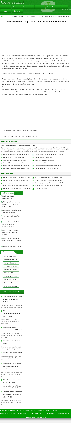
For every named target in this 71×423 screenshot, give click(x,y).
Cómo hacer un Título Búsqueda (13, 157)
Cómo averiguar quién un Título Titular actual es (20, 136)
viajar (6, 11)
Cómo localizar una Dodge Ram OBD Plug (16, 177)
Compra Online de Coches (12, 263)
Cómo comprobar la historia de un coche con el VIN (16, 155)
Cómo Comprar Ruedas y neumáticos (15, 186)
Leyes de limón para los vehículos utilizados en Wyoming (10, 232)
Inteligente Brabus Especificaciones (8, 197)
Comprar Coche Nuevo (11, 256)
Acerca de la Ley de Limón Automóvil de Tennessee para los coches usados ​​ (12, 366)
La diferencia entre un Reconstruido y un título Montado (16, 169)
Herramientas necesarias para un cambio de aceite (49, 183)
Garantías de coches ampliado (14, 283)
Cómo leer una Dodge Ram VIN (11, 217)
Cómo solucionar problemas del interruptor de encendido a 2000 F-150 (12, 394)
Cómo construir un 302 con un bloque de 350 (16, 189)
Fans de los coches (22, 410)
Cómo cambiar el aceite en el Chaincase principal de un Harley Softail (12, 313)
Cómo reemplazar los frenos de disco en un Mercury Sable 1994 (12, 299)
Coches (39, 7)
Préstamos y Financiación (51, 410)
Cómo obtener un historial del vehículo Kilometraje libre (16, 166)
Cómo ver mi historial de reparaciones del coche (18, 146)
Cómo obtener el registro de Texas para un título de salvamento (17, 163)
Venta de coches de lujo (12, 276)
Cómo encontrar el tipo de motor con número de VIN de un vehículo (11, 240)
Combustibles (50, 413)
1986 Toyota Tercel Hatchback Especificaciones (44, 160)
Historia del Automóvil (62, 16)
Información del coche (19, 16)
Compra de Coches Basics (12, 269)
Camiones (17, 11)
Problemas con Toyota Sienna (12, 246)
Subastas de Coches (11, 266)
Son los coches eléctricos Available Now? (48, 177)
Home (6, 7)
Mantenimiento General (7, 413)
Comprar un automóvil (28, 7)
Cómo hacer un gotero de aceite (11, 342)
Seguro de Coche (36, 410)
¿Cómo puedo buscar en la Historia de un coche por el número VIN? (11, 204)
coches (31, 16)
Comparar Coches (10, 279)
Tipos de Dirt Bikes (41, 188)
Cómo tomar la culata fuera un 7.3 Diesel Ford (12, 381)
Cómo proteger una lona (11, 183)
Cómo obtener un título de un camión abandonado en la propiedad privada (12, 224)
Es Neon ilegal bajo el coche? (12, 352)
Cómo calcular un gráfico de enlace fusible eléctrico (49, 186)
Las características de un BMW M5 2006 (48, 166)
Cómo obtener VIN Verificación (45, 157)
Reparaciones (17, 7)
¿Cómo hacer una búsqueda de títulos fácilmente (20, 131)
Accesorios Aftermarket (7, 410)
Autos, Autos (22, 413)
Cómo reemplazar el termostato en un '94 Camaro (12, 328)
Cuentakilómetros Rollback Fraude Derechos (14, 160)
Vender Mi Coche (64, 413)
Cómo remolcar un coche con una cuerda (16, 180)
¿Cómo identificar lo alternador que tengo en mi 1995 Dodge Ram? (48, 180)
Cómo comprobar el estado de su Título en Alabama (49, 155)
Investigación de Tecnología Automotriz (48, 168)
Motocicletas (51, 7)
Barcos (62, 7)
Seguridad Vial (36, 413)
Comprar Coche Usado (11, 260)
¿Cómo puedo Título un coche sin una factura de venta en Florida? (47, 163)
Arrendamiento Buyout (11, 286)
